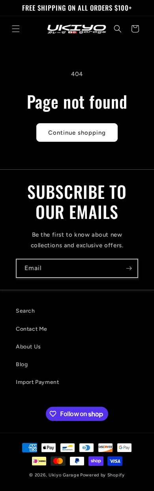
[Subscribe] (128, 268)
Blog (22, 364)
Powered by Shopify (102, 475)
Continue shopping (77, 132)
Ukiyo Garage (64, 475)
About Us (28, 346)
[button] (15, 28)
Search (25, 311)
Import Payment (37, 382)
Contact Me (31, 329)
